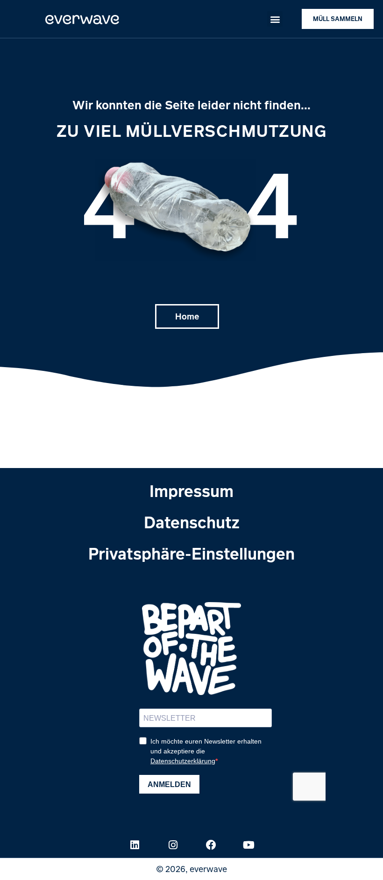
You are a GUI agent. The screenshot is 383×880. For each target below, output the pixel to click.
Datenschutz (192, 522)
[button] (275, 19)
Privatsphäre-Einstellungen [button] (191, 553)
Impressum (191, 491)
